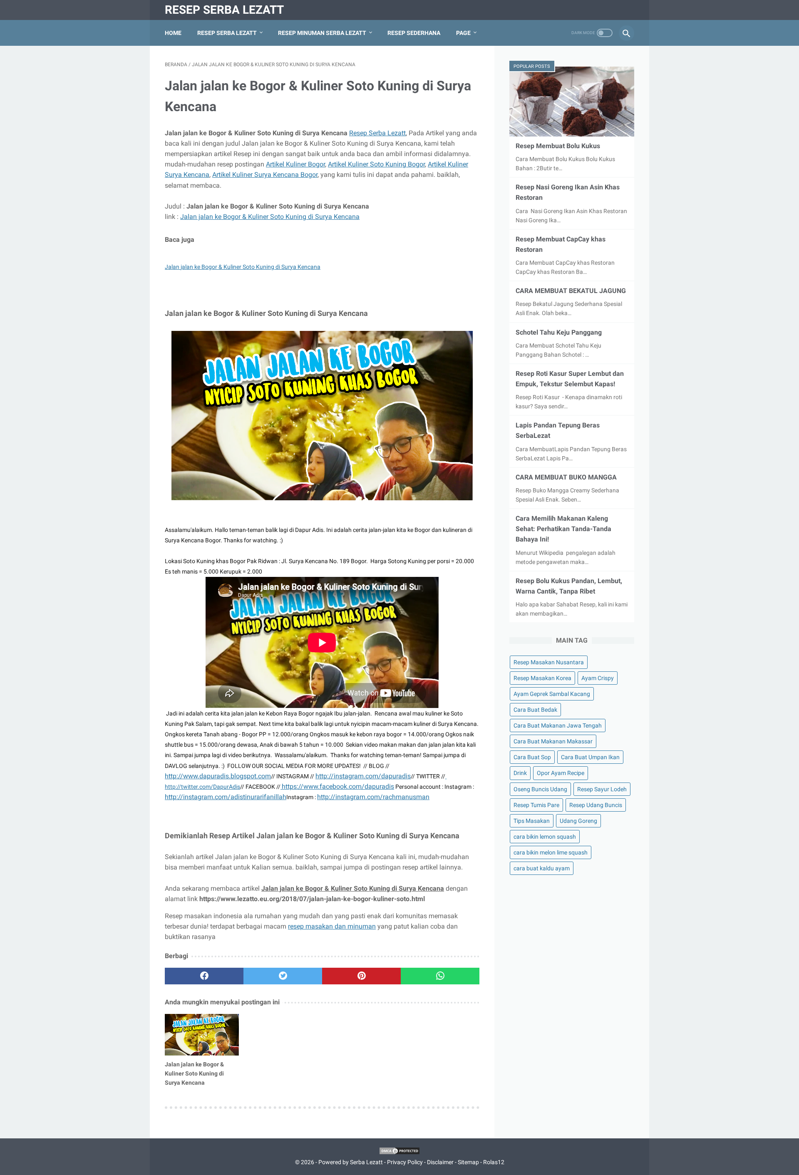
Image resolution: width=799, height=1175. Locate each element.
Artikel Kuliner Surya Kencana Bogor (265, 175)
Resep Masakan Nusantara (549, 662)
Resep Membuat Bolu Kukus (558, 146)
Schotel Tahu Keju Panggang (559, 332)
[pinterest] (361, 976)
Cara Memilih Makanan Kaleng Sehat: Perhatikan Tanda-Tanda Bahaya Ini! (563, 528)
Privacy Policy (405, 1162)
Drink (520, 773)
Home (173, 33)
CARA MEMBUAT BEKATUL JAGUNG (571, 291)
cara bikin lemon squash (545, 836)
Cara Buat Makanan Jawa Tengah (558, 725)
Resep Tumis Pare (536, 805)
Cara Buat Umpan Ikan (590, 757)
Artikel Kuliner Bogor (295, 164)
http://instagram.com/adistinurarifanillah (225, 797)
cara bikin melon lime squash (551, 852)
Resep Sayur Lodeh (602, 789)
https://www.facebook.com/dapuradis (338, 786)
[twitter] (282, 976)
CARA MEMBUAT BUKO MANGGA (566, 477)
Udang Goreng (578, 820)
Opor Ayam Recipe (560, 773)
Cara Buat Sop (532, 757)
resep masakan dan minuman (332, 926)
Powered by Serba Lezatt (350, 1162)
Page (463, 33)
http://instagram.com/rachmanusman (373, 797)
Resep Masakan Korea (542, 678)
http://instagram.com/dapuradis (363, 776)
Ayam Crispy (597, 678)
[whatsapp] (440, 976)
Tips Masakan (532, 820)
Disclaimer (440, 1162)
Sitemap (468, 1162)
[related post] (202, 1035)
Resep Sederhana (413, 33)
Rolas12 (493, 1162)
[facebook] (204, 976)
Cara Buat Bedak (535, 709)
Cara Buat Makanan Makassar (553, 741)
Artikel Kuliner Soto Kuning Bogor (376, 164)
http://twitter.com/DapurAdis (202, 786)
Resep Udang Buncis (595, 805)
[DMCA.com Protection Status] (399, 1153)
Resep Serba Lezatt (224, 10)
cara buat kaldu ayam (542, 868)
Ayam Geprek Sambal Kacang (552, 694)
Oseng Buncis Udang (540, 789)
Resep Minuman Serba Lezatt (322, 33)
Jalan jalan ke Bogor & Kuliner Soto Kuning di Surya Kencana (270, 217)
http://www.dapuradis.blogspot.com (218, 776)
